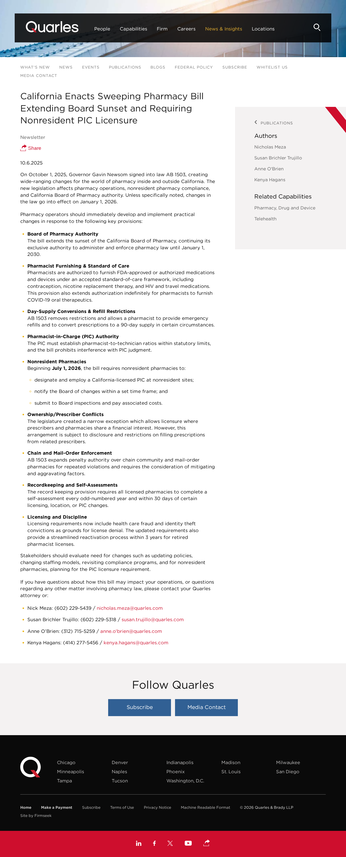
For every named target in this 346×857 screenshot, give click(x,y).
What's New (35, 67)
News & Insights (223, 29)
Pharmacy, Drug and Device (284, 208)
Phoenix (175, 771)
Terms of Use (122, 807)
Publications (125, 67)
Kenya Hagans (269, 180)
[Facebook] (154, 844)
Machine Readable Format (205, 807)
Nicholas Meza (270, 147)
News (66, 67)
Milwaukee (288, 762)
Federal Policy (194, 67)
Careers (186, 29)
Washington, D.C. (185, 781)
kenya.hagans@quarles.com (136, 642)
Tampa (64, 781)
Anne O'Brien (269, 169)
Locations (263, 29)
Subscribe (234, 67)
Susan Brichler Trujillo (278, 158)
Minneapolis (70, 771)
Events (91, 67)
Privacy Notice (157, 807)
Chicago (66, 762)
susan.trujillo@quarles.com (153, 619)
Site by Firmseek (35, 815)
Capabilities (133, 29)
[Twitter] (170, 844)
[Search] (317, 27)
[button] (206, 843)
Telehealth (265, 219)
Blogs (157, 67)
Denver (120, 762)
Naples (119, 771)
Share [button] (34, 148)
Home (25, 807)
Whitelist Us (272, 67)
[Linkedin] (138, 844)
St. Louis (231, 771)
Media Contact (38, 75)
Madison (230, 762)
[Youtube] (188, 844)
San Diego (287, 771)
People (102, 29)
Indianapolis (180, 762)
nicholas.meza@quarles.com (130, 608)
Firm (162, 29)
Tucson (120, 781)
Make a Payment (56, 807)
